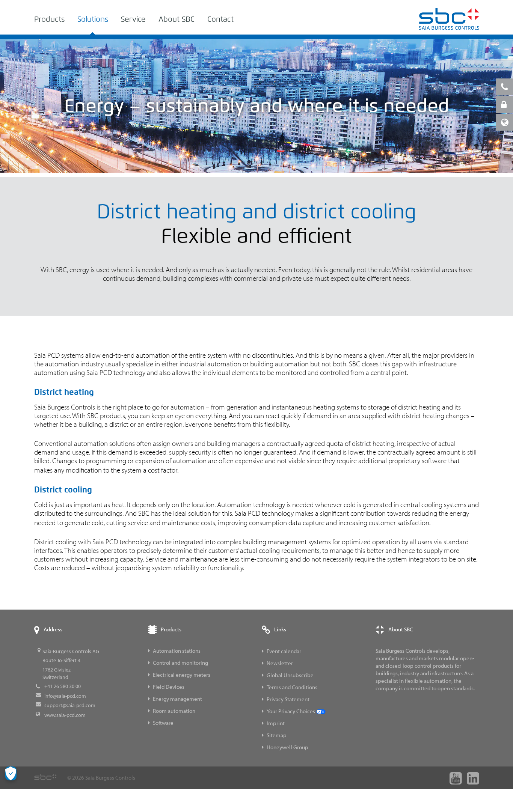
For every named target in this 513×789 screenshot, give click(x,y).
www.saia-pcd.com (65, 715)
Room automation (174, 710)
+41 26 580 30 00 (62, 686)
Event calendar (284, 651)
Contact (220, 19)
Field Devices (168, 686)
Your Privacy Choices (291, 711)
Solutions (92, 19)
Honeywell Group (287, 747)
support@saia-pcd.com (69, 705)
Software (163, 722)
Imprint (276, 723)
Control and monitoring (180, 662)
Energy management (177, 698)
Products (49, 19)
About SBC (176, 19)
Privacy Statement (288, 699)
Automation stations (177, 650)
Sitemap (277, 735)
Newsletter (280, 663)
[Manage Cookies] (11, 773)
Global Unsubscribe (290, 675)
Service (133, 19)
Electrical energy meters (181, 674)
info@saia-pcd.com (65, 696)
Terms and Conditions (292, 687)
